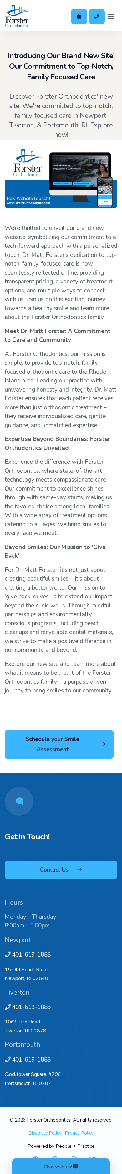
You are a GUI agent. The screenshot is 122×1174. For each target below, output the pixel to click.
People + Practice (75, 1146)
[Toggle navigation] (111, 16)
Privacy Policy (79, 1133)
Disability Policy (45, 1133)
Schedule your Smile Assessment (52, 744)
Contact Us (54, 869)
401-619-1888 (31, 955)
